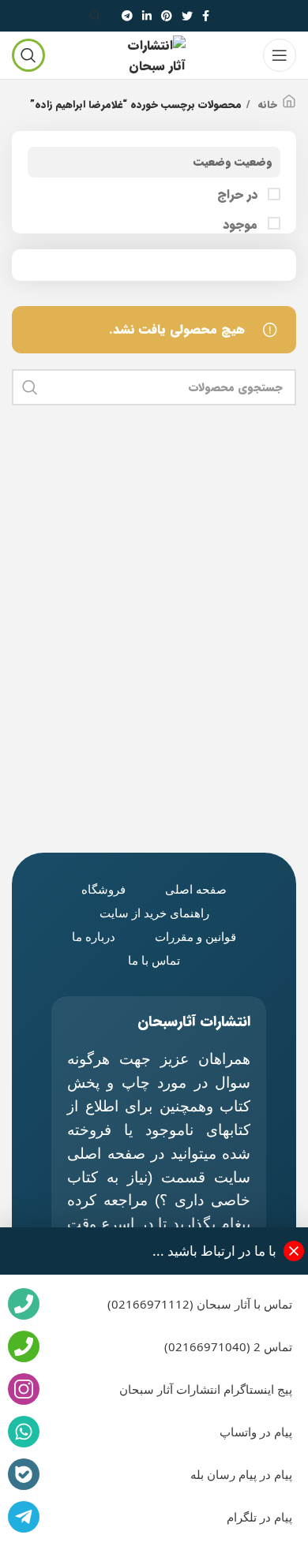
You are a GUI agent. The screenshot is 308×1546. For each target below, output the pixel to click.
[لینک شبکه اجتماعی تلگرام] (127, 16)
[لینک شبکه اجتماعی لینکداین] (146, 16)
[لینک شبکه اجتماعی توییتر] (187, 16)
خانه (265, 105)
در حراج (239, 195)
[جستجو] (98, 16)
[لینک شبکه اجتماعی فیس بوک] (205, 16)
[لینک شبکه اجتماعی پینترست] (166, 16)
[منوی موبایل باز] (279, 55)
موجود (242, 224)
